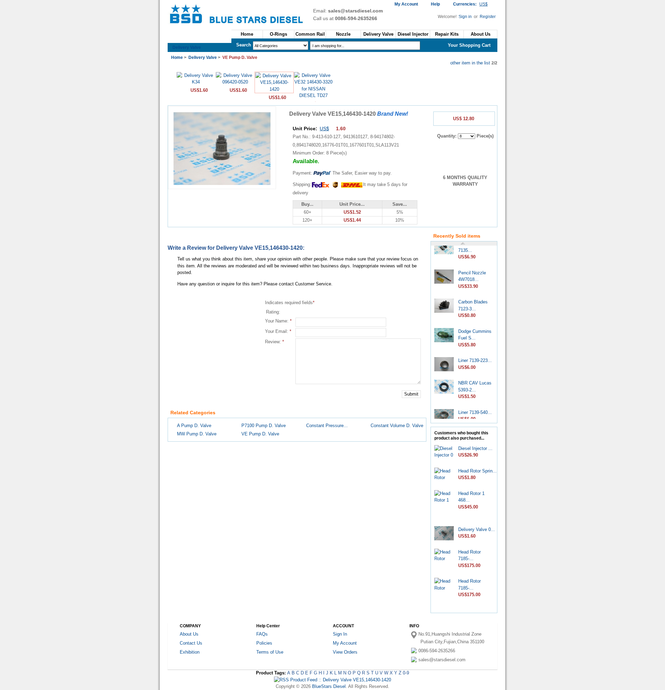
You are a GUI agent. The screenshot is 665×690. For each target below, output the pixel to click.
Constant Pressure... (327, 425)
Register (488, 16)
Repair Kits (447, 34)
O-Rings (278, 34)
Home (247, 34)
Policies (264, 643)
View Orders (345, 652)
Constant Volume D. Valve (397, 425)
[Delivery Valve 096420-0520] (235, 82)
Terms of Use (269, 652)
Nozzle (343, 34)
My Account (406, 4)
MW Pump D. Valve (196, 433)
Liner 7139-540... (475, 407)
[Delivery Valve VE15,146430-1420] (274, 89)
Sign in (466, 16)
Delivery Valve (186, 47)
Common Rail (310, 34)
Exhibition (190, 652)
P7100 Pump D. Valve (263, 425)
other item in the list (470, 62)
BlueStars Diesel (329, 686)
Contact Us (191, 643)
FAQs (262, 634)
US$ (324, 128)
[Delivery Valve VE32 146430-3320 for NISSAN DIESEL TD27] (313, 95)
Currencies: (470, 4)
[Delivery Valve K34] (195, 82)
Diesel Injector (413, 34)
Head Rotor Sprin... (477, 471)
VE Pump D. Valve (260, 433)
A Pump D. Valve (194, 425)
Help (435, 4)
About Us (480, 34)
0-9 (406, 672)
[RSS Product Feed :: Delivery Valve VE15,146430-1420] (332, 679)
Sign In (340, 634)
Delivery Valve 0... (476, 529)
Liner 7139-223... (475, 356)
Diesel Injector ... (475, 448)
